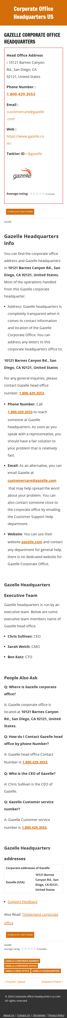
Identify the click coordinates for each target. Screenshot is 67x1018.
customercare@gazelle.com (32, 480)
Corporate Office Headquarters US (33, 13)
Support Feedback (23, 901)
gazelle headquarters (46, 970)
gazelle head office (17, 970)
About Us (8, 1015)
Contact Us (23, 1015)
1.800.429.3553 (21, 94)
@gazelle (35, 153)
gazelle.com (31, 541)
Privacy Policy (56, 1015)
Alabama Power (51, 981)
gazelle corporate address (22, 960)
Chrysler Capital (15, 981)
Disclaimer (39, 1015)
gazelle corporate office (21, 965)
